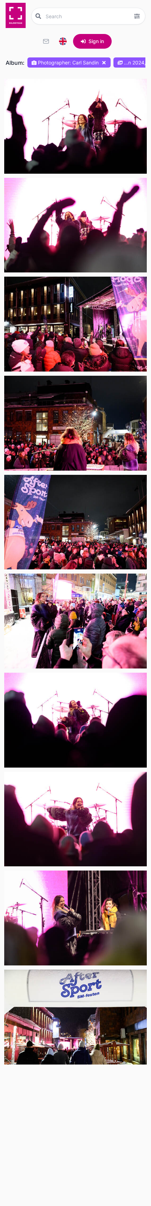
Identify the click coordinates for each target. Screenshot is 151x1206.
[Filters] (137, 16)
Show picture (28, 150)
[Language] (63, 41)
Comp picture (29, 166)
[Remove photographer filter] (103, 62)
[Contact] (46, 41)
